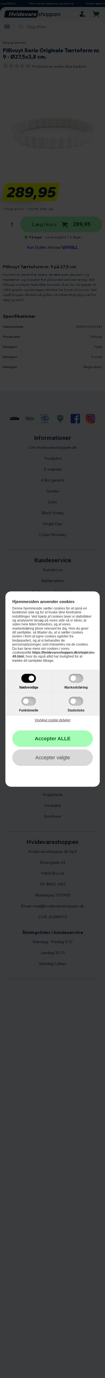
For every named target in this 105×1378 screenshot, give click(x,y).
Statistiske (76, 710)
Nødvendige (28, 687)
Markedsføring (76, 687)
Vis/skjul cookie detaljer (53, 720)
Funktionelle (28, 710)
